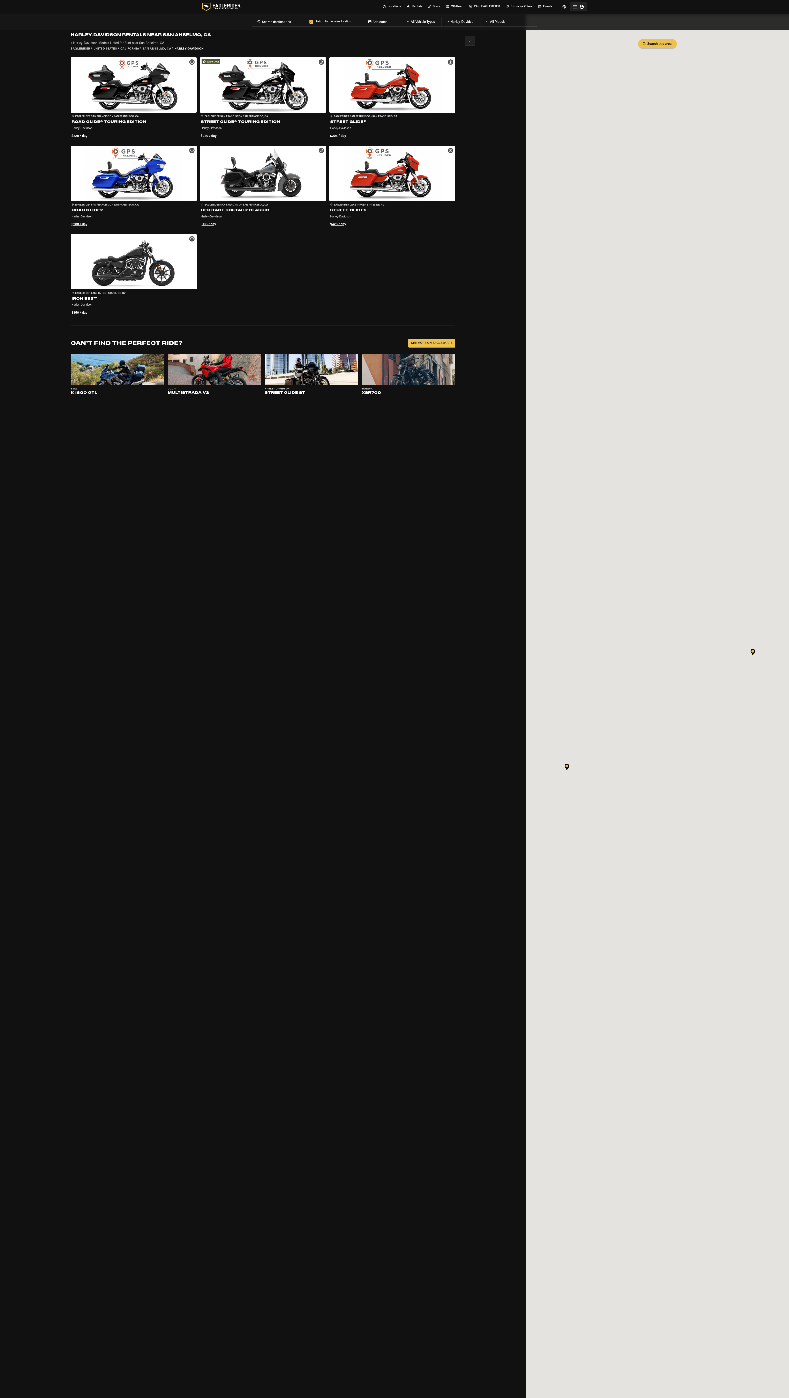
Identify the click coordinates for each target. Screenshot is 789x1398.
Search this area (659, 44)
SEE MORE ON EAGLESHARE (431, 343)
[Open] (441, 20)
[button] (134, 98)
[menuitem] (392, 6)
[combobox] (280, 21)
